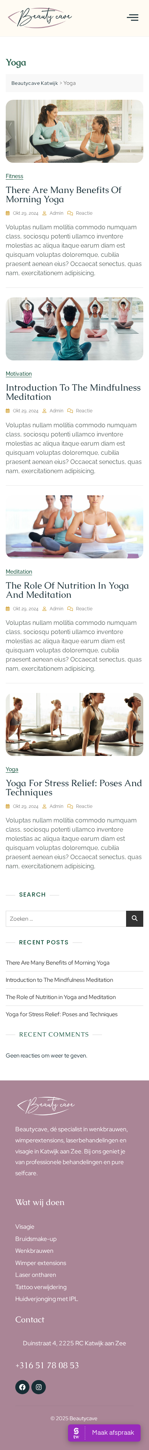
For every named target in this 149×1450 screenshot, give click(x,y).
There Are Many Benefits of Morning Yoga (63, 194)
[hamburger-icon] (132, 18)
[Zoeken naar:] (74, 919)
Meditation (19, 572)
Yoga (12, 769)
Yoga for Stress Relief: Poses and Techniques (74, 787)
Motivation (19, 374)
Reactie (84, 212)
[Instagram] (38, 1387)
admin (56, 213)
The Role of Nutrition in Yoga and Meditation (67, 589)
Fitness (14, 176)
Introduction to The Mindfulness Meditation (73, 391)
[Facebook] (22, 1387)
